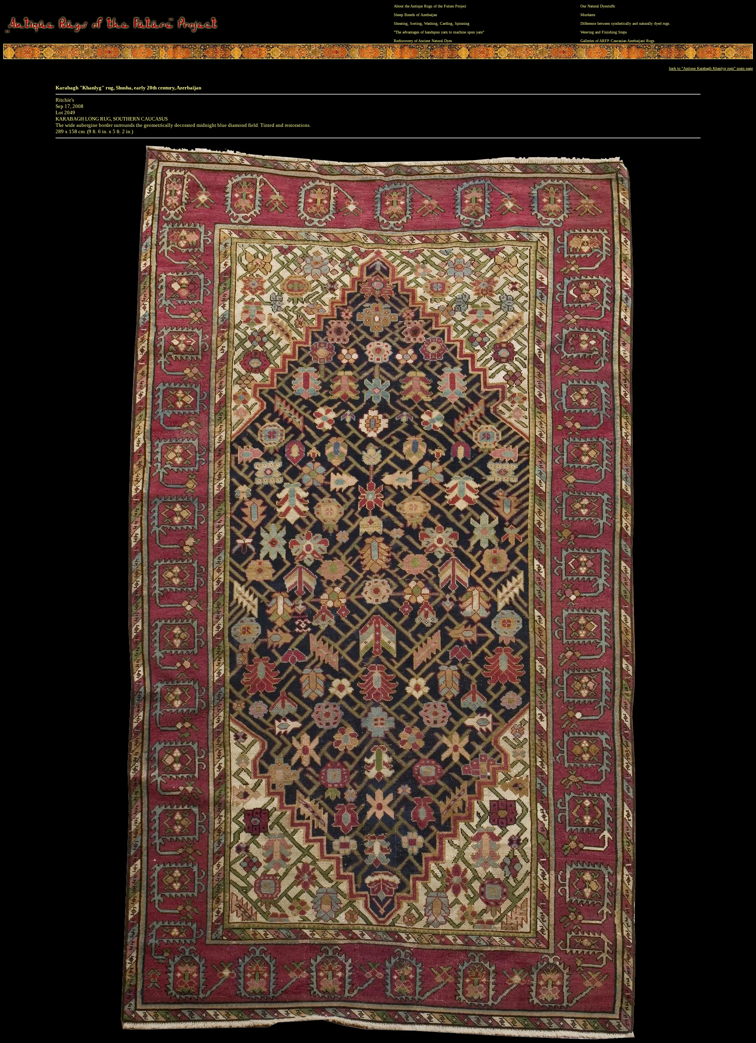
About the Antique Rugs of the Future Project (430, 6)
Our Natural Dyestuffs (597, 6)
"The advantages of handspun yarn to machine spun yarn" (439, 32)
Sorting (416, 23)
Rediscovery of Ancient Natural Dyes (423, 41)
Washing (430, 23)
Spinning (462, 23)
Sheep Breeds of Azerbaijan (415, 15)
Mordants (587, 15)
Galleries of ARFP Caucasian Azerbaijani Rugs (617, 41)
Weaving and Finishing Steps (603, 32)
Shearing (401, 23)
